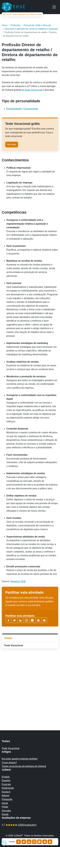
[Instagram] (34, 841)
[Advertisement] (30, 683)
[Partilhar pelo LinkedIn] (29, 841)
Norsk (5, 803)
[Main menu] (54, 7)
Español (6, 780)
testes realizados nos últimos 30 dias (24, 14)
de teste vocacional (32, 90)
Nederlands (8, 788)
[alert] (4, 843)
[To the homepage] (13, 7)
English (6, 777)
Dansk (5, 814)
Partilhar (12, 841)
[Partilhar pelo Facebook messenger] (39, 841)
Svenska (6, 810)
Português (7, 799)
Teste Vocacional (13, 645)
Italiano (5, 795)
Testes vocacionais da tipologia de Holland (24, 766)
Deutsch (6, 792)
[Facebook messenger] (32, 620)
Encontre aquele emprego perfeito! (19, 758)
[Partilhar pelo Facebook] (18, 841)
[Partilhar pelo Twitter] (23, 841)
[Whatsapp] (38, 620)
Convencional (31, 108)
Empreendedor (14, 108)
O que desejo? (9, 762)
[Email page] (44, 620)
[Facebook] (8, 620)
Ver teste (11, 144)
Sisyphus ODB (18, 581)
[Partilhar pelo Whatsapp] (50, 841)
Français (6, 784)
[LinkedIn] (20, 620)
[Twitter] (14, 620)
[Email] (44, 841)
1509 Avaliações (27, 825)
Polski (5, 807)
